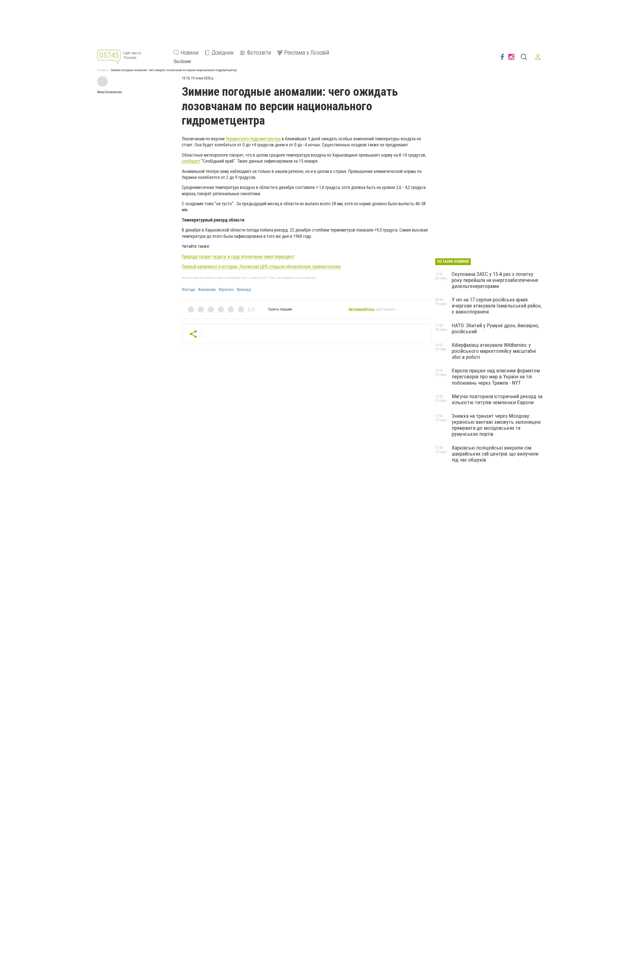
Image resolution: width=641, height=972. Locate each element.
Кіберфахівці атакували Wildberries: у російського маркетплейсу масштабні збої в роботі (494, 351)
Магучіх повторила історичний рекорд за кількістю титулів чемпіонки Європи (497, 399)
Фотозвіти (259, 52)
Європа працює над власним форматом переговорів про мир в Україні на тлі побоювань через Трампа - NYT (496, 377)
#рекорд (244, 289)
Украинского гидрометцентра (253, 138)
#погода (188, 289)
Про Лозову (182, 61)
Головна (102, 70)
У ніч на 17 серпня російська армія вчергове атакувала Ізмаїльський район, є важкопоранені (497, 306)
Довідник (223, 52)
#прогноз (226, 289)
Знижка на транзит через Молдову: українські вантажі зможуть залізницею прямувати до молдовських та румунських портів (496, 425)
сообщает (191, 161)
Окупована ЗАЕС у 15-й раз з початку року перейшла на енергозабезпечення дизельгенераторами (495, 280)
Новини (190, 52)
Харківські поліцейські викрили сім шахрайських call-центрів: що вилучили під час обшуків (495, 454)
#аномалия (207, 289)
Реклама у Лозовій (306, 52)
